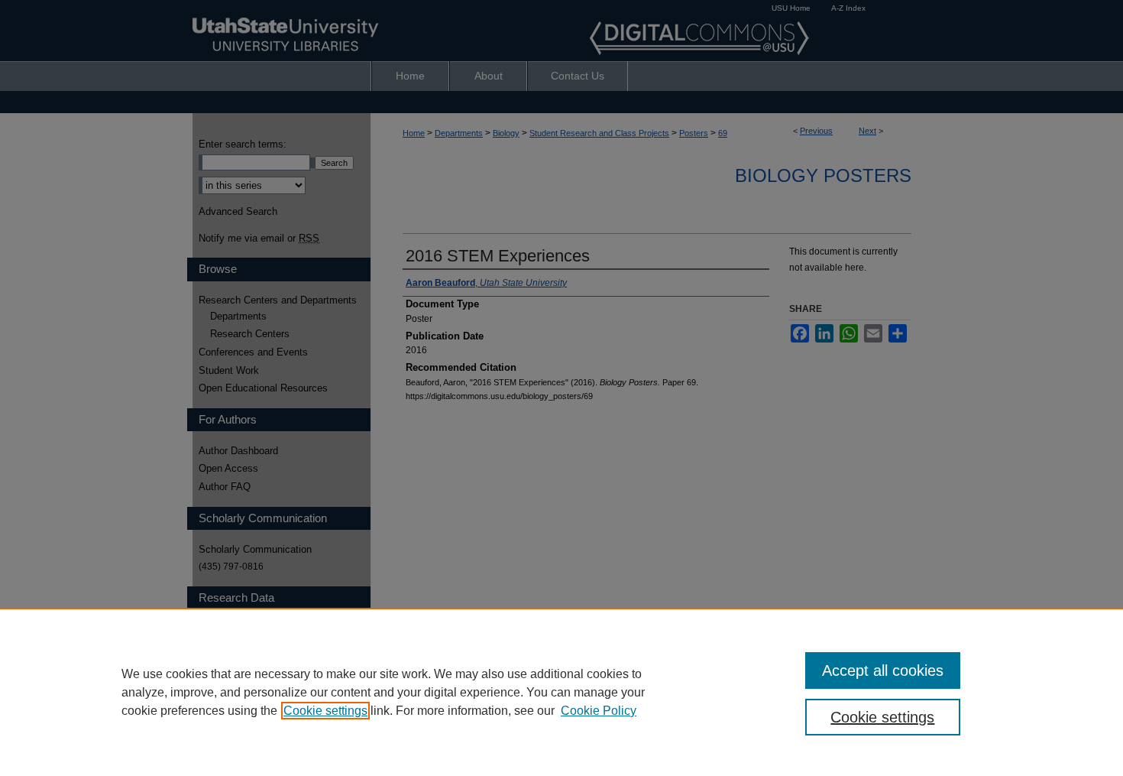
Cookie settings (325, 710)
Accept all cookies (882, 670)
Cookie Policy (598, 710)
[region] (561, 692)
